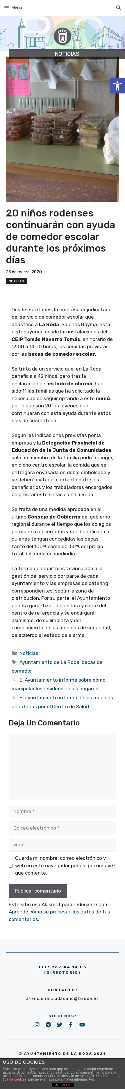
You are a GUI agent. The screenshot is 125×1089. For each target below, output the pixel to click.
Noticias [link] (16, 281)
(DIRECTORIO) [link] (62, 972)
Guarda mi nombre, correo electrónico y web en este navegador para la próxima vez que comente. (65, 865)
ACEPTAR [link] (62, 1085)
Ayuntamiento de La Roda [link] (49, 662)
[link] (117, 85)
